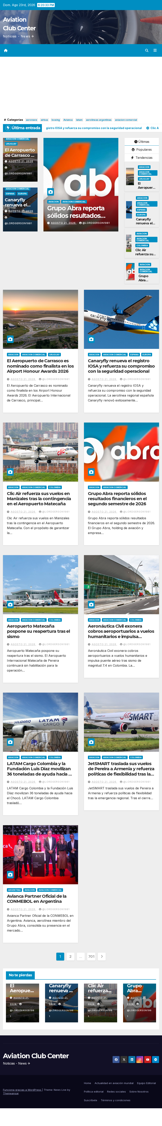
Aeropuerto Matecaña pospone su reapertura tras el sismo (80, 215)
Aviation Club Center (36, 1056)
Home (87, 1083)
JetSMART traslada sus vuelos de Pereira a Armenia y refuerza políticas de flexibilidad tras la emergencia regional (121, 771)
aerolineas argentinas (98, 119)
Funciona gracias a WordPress (22, 1089)
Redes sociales (116, 1091)
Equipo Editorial (146, 1083)
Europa (22, 193)
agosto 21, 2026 (20, 161)
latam (79, 119)
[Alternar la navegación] (155, 50)
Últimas (143, 142)
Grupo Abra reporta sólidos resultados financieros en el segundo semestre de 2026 (117, 499)
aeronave (31, 119)
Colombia (95, 202)
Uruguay (11, 144)
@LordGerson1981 (96, 222)
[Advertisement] (81, 87)
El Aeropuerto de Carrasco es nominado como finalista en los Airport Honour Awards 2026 (40, 366)
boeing (56, 119)
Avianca (68, 119)
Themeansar (11, 1093)
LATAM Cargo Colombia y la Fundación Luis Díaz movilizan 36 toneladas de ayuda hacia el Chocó (39, 771)
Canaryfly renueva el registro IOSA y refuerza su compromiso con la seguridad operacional (121, 366)
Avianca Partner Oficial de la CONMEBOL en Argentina (36, 899)
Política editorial (94, 1091)
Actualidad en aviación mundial (114, 1083)
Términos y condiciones (115, 1100)
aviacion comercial (126, 119)
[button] (146, 50)
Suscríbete (90, 1100)
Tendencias (144, 158)
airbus (44, 119)
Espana (10, 193)
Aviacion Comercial (17, 139)
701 (91, 956)
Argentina (14, 890)
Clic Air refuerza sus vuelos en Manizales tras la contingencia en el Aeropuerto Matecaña (39, 499)
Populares (143, 149)
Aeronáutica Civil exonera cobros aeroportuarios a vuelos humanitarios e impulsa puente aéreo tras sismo (121, 633)
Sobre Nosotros (139, 1091)
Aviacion (53, 202)
